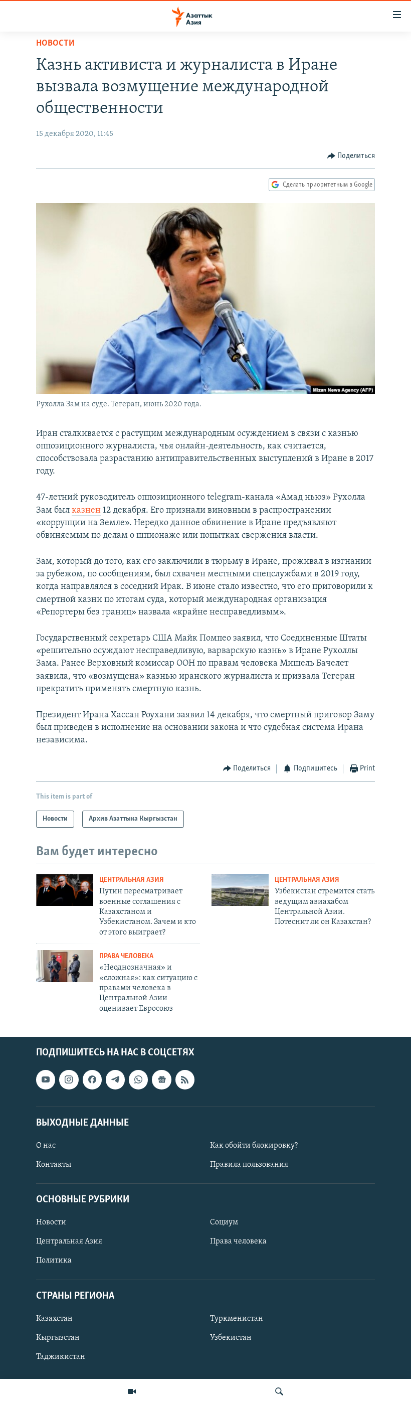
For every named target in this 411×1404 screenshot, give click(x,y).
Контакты (53, 1165)
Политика (54, 1261)
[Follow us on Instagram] (68, 1079)
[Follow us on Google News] (161, 1079)
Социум (224, 1223)
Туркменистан (236, 1319)
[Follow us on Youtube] (45, 1079)
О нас (46, 1146)
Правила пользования (249, 1165)
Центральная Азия (131, 880)
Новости (55, 43)
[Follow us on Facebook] (92, 1079)
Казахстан (54, 1319)
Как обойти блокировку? (254, 1146)
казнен (86, 510)
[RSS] (184, 1079)
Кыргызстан (58, 1338)
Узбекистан (231, 1338)
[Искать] (279, 1391)
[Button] (351, 156)
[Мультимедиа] (132, 1391)
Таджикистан (60, 1357)
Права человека (126, 956)
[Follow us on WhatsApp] (138, 1079)
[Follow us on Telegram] (115, 1079)
